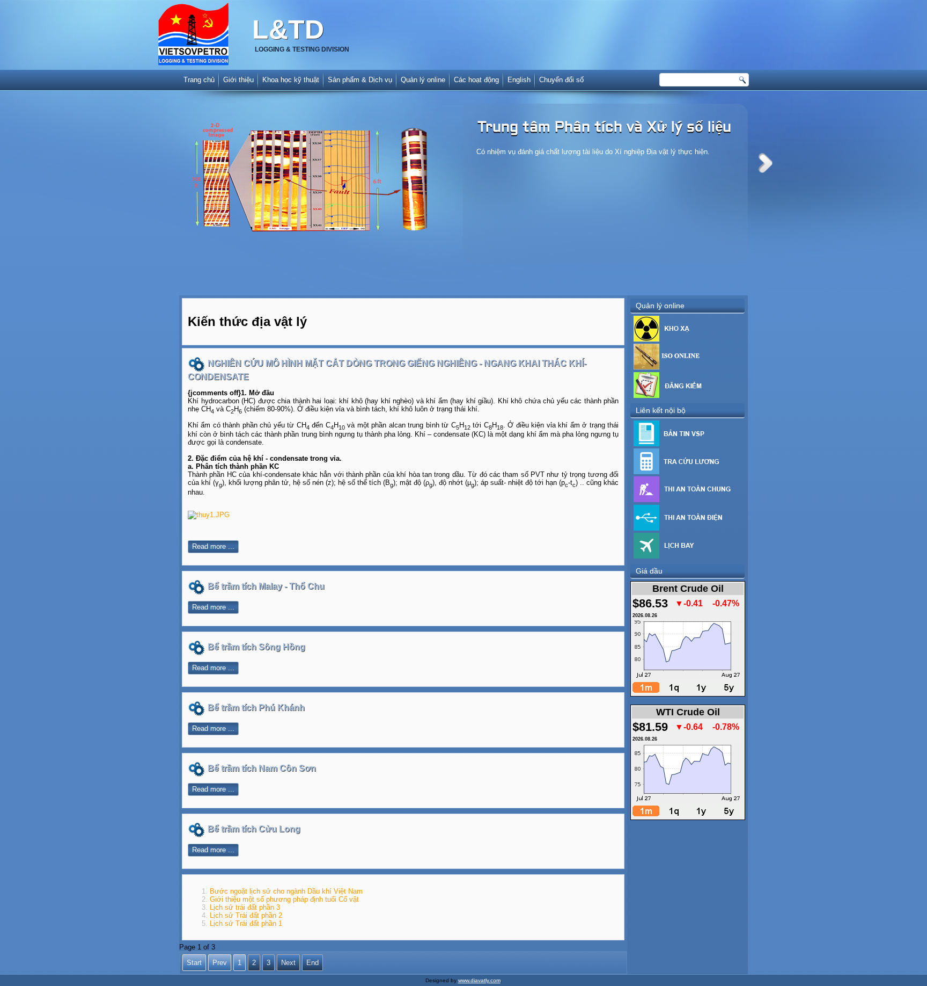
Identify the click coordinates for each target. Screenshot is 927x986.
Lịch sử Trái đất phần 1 (246, 923)
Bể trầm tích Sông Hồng (256, 646)
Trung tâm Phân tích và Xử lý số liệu (604, 127)
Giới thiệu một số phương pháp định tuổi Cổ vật (284, 899)
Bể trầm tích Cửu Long (254, 828)
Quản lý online (423, 80)
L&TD (288, 30)
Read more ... (213, 546)
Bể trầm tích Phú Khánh (256, 707)
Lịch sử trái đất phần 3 (245, 907)
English (519, 80)
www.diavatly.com (479, 980)
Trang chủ (199, 80)
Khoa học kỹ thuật (290, 80)
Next (765, 163)
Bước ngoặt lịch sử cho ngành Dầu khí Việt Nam (286, 891)
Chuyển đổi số (561, 80)
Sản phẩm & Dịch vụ (360, 80)
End (312, 963)
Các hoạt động (476, 80)
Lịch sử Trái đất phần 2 (246, 915)
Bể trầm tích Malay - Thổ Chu (266, 586)
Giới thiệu (238, 80)
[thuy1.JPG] (209, 515)
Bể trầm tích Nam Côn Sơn (262, 768)
